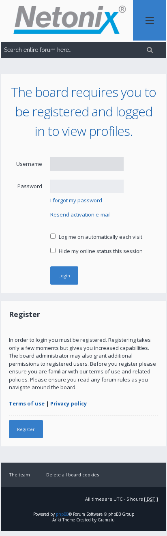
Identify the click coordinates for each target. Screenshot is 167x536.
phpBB (62, 514)
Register (26, 429)
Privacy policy (68, 403)
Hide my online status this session (100, 251)
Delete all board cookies (72, 475)
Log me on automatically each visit (100, 236)
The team (19, 475)
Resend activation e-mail (80, 214)
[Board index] (67, 21)
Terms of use (27, 403)
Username (29, 163)
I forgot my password (76, 200)
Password (29, 186)
